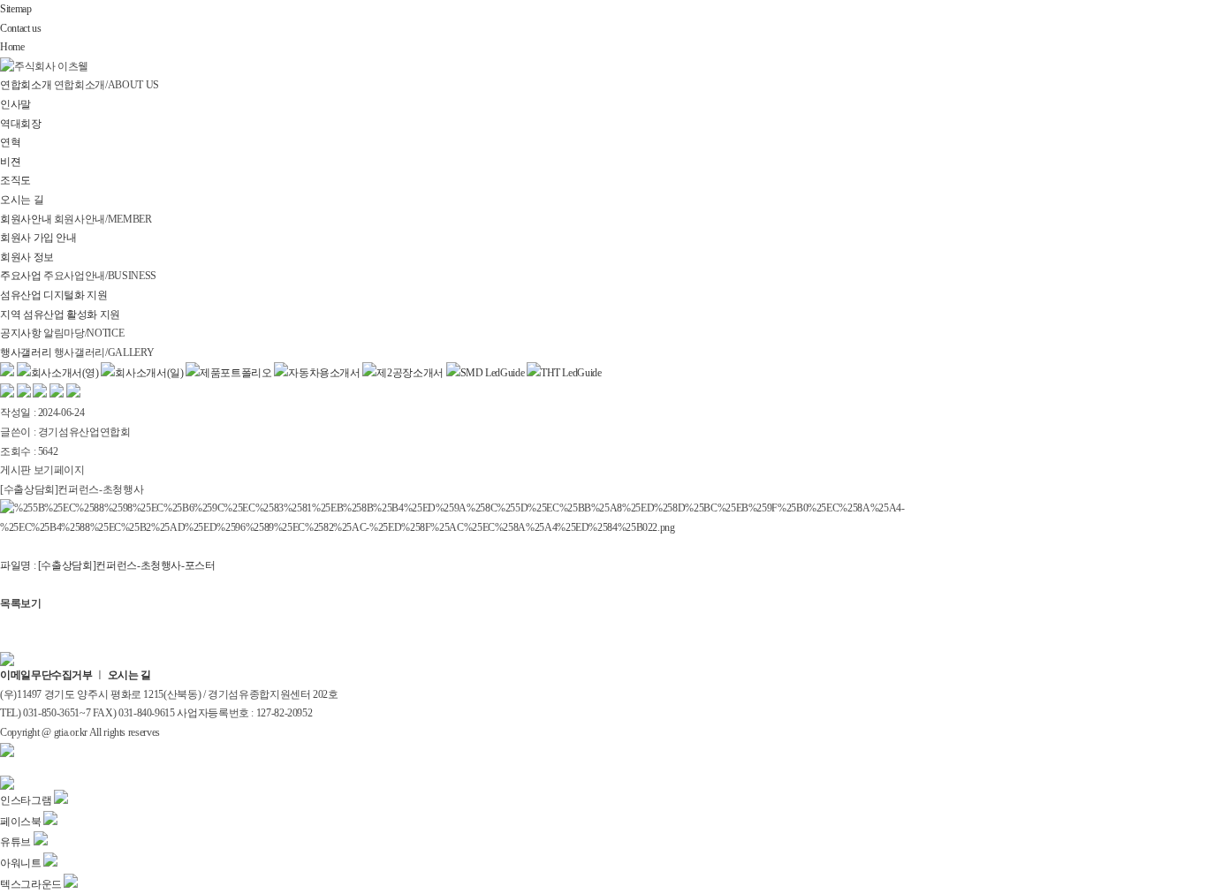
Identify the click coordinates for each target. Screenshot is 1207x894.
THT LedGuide (571, 373)
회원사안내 (27, 219)
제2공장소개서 (409, 373)
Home (12, 47)
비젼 (10, 161)
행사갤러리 (25, 352)
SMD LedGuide (492, 373)
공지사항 (21, 333)
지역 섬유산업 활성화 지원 (60, 314)
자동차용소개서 (324, 373)
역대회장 (21, 123)
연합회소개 (25, 85)
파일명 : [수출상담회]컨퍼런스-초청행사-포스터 (108, 565)
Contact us (20, 28)
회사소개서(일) (149, 373)
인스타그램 (27, 800)
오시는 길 (21, 199)
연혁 (10, 142)
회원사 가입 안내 (38, 237)
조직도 (15, 180)
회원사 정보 (27, 257)
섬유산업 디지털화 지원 (54, 295)
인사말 (15, 104)
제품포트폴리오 (235, 373)
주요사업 (21, 275)
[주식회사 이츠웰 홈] (44, 66)
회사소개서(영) (65, 373)
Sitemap (15, 9)
